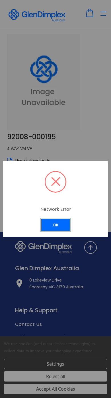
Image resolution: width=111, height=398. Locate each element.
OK (56, 225)
